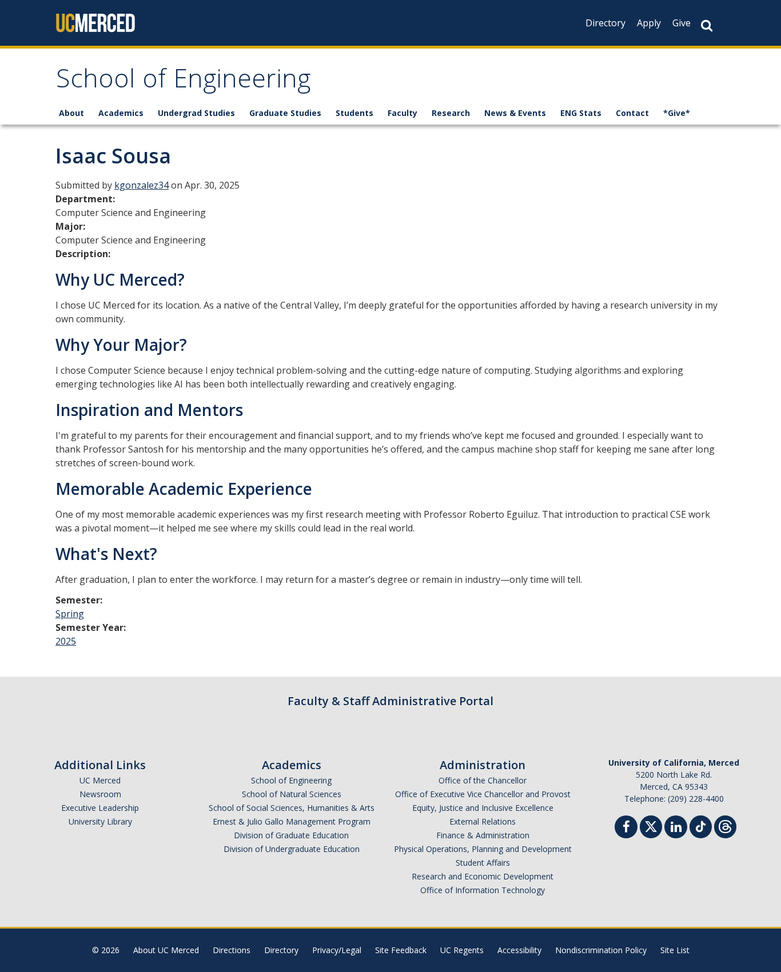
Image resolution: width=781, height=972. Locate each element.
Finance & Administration (482, 835)
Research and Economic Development (482, 876)
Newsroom (100, 794)
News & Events (515, 112)
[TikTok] (700, 825)
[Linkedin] (676, 828)
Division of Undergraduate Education (292, 848)
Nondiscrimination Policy (601, 950)
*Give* (676, 112)
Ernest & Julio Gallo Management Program (291, 821)
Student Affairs (483, 862)
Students (354, 112)
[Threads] (725, 825)
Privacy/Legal (336, 950)
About (71, 112)
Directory (605, 23)
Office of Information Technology (482, 890)
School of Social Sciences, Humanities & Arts (291, 807)
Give (681, 23)
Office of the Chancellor (483, 780)
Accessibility (519, 950)
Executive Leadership (100, 807)
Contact (632, 112)
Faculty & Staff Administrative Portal (390, 701)
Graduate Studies (285, 112)
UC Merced (100, 780)
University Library (100, 821)
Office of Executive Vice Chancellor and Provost (483, 794)
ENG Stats (580, 112)
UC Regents (462, 950)
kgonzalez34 (141, 185)
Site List (675, 950)
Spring (69, 613)
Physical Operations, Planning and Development (483, 848)
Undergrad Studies (196, 112)
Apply (649, 23)
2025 (65, 641)
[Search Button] (706, 25)
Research (451, 112)
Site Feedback (401, 950)
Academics (121, 112)
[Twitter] (651, 825)
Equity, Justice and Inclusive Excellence (482, 807)
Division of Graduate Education (291, 835)
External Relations (482, 821)
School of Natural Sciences (291, 794)
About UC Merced (166, 950)
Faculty (402, 112)
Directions (231, 950)
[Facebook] (626, 828)
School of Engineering (183, 82)
